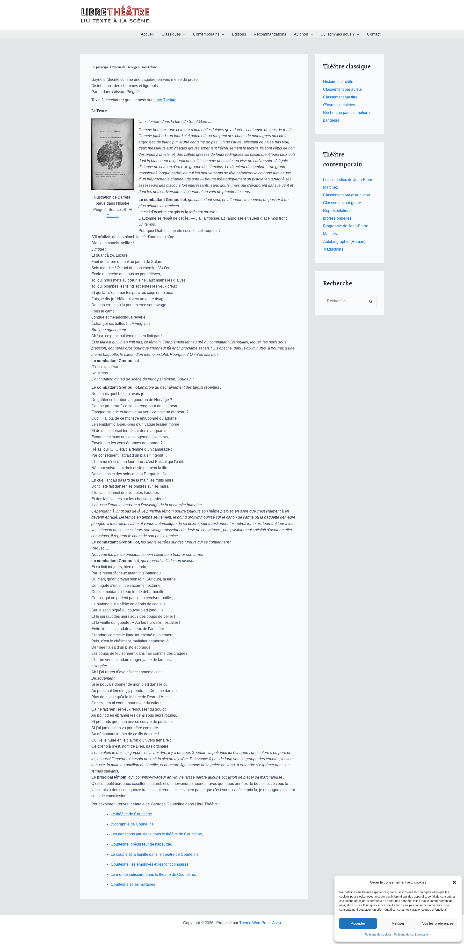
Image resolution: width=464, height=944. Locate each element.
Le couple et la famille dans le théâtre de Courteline (155, 854)
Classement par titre (340, 97)
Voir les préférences (438, 923)
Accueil (147, 34)
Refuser (398, 923)
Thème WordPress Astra (260, 923)
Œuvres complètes (339, 105)
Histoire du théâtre (339, 82)
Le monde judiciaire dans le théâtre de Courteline (153, 874)
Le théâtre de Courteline (131, 814)
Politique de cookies (378, 934)
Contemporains (206, 34)
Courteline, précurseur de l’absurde (141, 844)
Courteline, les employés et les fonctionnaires (149, 864)
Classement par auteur (342, 89)
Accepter (358, 923)
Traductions (333, 249)
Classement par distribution (346, 195)
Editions (239, 34)
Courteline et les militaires (133, 884)
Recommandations (270, 34)
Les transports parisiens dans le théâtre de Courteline (156, 834)
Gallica (113, 216)
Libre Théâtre (164, 100)
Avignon (301, 34)
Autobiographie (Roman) (344, 241)
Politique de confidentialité (411, 934)
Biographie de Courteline (132, 824)
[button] (454, 882)
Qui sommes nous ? (337, 34)
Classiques (171, 34)
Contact (373, 34)
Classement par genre (342, 203)
